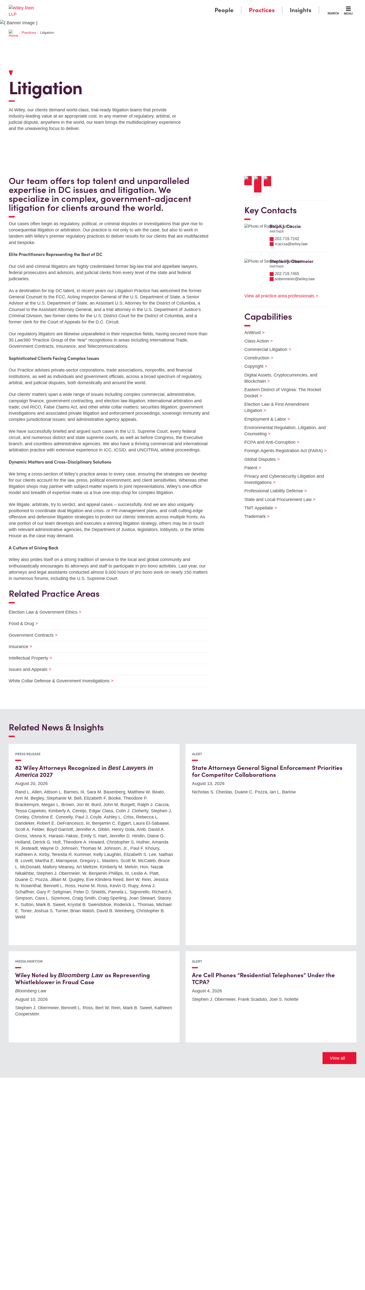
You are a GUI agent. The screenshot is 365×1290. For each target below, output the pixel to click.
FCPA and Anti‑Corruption (268, 442)
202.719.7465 (287, 274)
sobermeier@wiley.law (295, 279)
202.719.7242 (287, 239)
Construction (255, 357)
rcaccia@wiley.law (291, 244)
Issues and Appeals (27, 669)
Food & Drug (20, 623)
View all (337, 1058)
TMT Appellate (257, 507)
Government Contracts (30, 635)
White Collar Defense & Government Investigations (58, 680)
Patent (249, 467)
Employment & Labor (264, 419)
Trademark (253, 516)
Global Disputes (259, 459)
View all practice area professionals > (281, 295)
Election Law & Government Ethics (42, 612)
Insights (300, 10)
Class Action (255, 341)
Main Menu (168, 5)
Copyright (252, 366)
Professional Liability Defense (272, 490)
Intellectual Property (27, 658)
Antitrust (251, 332)
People (224, 10)
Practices (262, 10)
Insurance (17, 646)
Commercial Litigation (264, 349)
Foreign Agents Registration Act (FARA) (282, 450)
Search (333, 13)
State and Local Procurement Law (276, 499)
